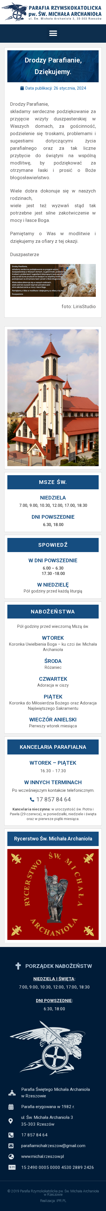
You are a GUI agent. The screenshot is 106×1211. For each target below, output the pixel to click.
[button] (53, 33)
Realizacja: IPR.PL (53, 1201)
